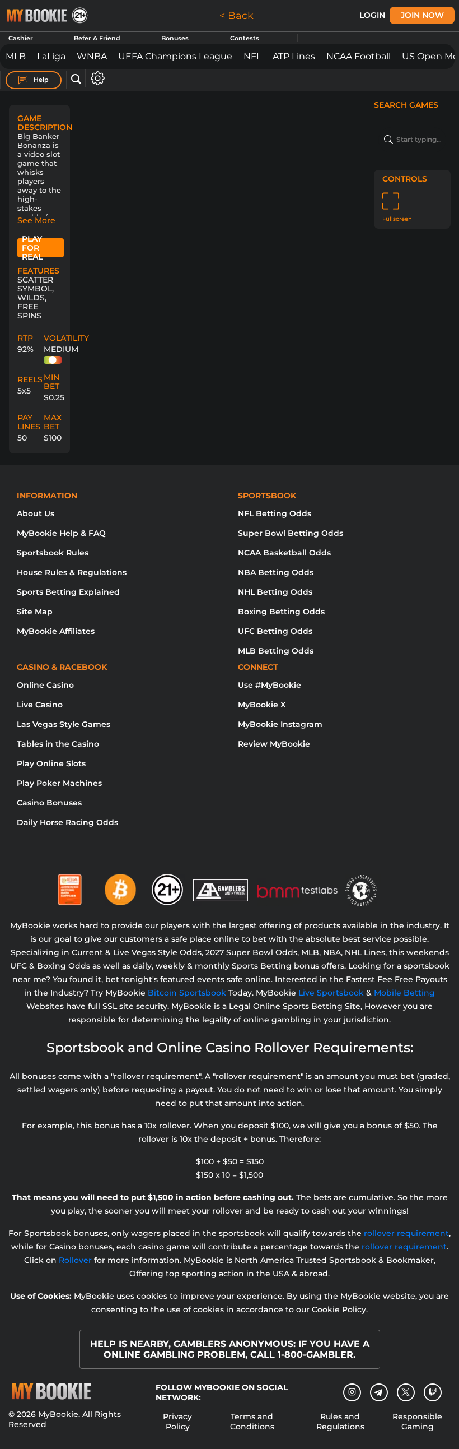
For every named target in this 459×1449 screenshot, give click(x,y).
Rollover (75, 1260)
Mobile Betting (404, 993)
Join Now (422, 15)
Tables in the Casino (58, 744)
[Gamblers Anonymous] (221, 885)
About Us (35, 513)
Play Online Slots (51, 763)
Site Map (35, 612)
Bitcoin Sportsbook (187, 993)
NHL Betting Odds (275, 592)
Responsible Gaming (417, 1421)
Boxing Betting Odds (281, 612)
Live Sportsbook (331, 993)
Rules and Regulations (340, 1421)
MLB (16, 56)
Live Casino (40, 705)
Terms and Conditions (252, 1421)
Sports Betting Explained (68, 592)
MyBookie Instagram (280, 724)
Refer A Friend (97, 38)
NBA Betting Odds (275, 572)
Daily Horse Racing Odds (67, 822)
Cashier (20, 38)
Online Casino (45, 685)
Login (372, 15)
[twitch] (433, 1392)
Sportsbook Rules (52, 553)
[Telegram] (378, 1392)
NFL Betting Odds (274, 513)
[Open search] (76, 80)
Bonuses (175, 38)
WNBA (92, 56)
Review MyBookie (274, 744)
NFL (252, 56)
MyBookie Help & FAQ (61, 533)
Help (40, 80)
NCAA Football (358, 56)
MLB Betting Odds (275, 651)
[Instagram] (352, 1392)
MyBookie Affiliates (56, 631)
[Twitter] (406, 1392)
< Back (236, 16)
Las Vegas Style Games (63, 724)
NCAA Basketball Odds (284, 553)
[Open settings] (95, 78)
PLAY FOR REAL (32, 247)
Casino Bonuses (49, 803)
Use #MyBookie (269, 685)
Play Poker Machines (59, 783)
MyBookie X (262, 705)
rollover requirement (406, 1233)
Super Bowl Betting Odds (290, 533)
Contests (244, 38)
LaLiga (51, 56)
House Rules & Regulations (72, 572)
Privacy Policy (177, 1421)
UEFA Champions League (175, 56)
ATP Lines (294, 56)
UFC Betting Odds (275, 631)
